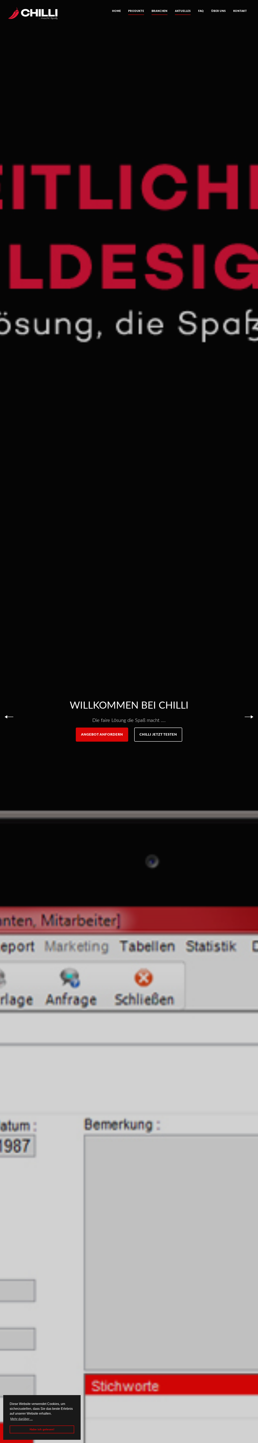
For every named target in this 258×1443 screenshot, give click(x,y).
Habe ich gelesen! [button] (42, 1429)
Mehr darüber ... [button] (21, 1419)
